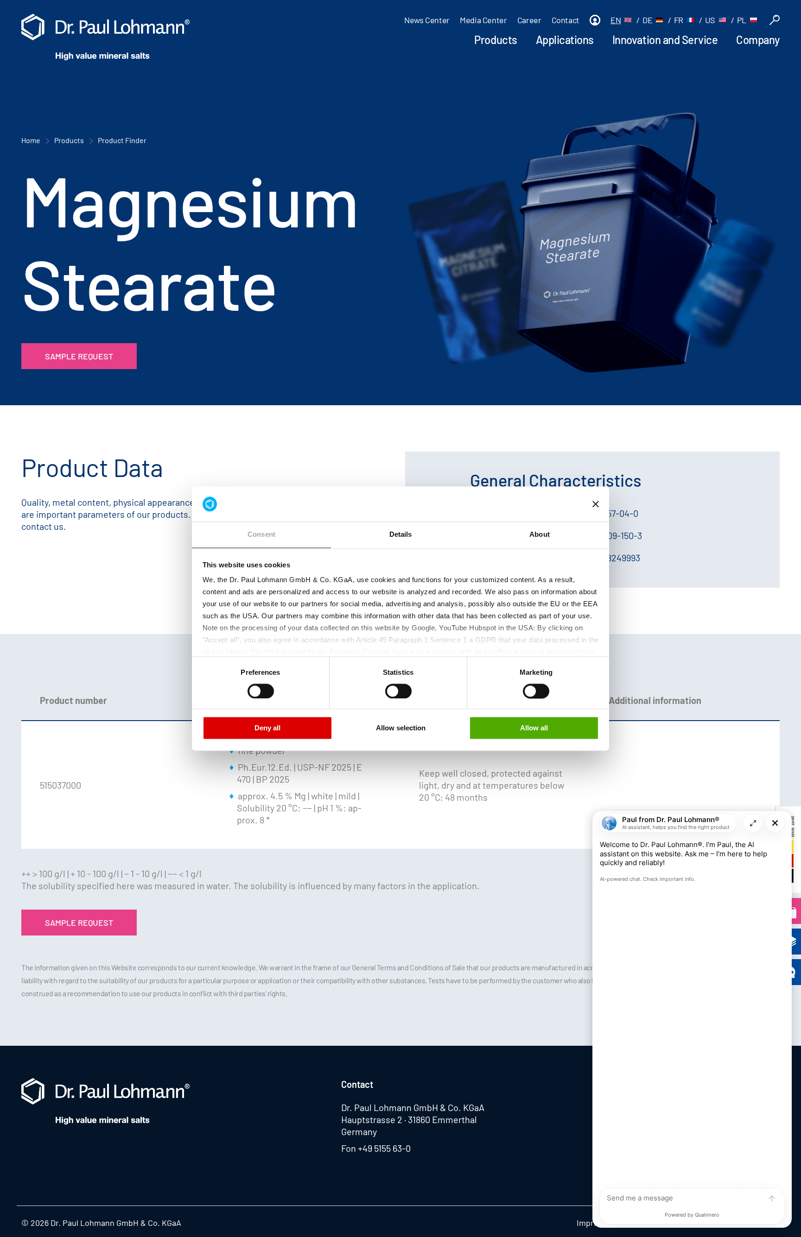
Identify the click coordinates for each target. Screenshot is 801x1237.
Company (758, 39)
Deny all (267, 728)
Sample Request (79, 356)
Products (495, 39)
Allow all (534, 728)
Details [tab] (400, 535)
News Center (427, 20)
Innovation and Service (665, 39)
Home (30, 140)
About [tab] (539, 535)
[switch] (261, 691)
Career (529, 20)
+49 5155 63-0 (384, 1148)
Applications (565, 39)
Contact (565, 20)
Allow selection (401, 728)
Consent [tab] (261, 535)
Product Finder (122, 140)
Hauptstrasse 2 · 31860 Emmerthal (409, 1119)
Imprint (590, 1223)
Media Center (483, 20)
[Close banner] (595, 504)
